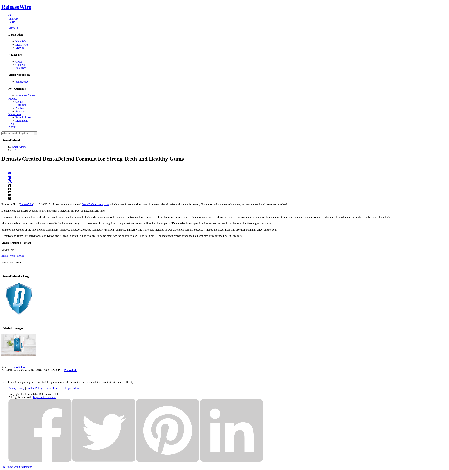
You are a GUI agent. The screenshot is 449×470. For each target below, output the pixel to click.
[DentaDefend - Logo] (18, 315)
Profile (20, 255)
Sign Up (13, 18)
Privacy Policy (16, 388)
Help (11, 123)
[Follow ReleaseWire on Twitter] (103, 460)
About (11, 126)
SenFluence (21, 81)
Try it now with (16, 466)
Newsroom (14, 114)
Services (13, 27)
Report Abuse (72, 388)
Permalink (70, 370)
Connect (20, 64)
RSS (14, 150)
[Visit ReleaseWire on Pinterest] (167, 460)
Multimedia (21, 120)
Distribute (20, 104)
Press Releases (23, 117)
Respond (20, 111)
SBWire (19, 47)
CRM (18, 61)
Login (11, 21)
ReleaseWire (16, 7)
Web (12, 255)
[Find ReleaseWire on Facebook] (40, 460)
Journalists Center (25, 95)
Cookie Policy (34, 388)
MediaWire (21, 44)
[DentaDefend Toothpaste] (18, 355)
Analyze (20, 108)
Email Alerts (19, 146)
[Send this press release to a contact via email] (9, 173)
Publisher (20, 67)
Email (4, 255)
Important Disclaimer (44, 397)
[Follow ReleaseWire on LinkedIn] (231, 460)
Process (12, 98)
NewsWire (21, 41)
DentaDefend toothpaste (95, 204)
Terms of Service (53, 388)
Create (19, 101)
